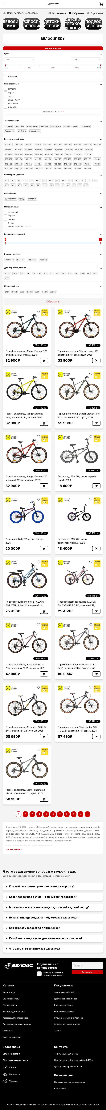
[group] (11, 24)
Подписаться (87, 972)
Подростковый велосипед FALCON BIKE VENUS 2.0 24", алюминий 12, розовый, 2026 (77, 605)
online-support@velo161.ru (80, 1060)
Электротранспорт (12, 1037)
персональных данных (53, 975)
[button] (53, 885)
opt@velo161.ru (74, 1066)
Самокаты (8, 1030)
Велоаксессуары (11, 998)
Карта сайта (60, 1088)
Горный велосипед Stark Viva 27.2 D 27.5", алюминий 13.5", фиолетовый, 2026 (77, 668)
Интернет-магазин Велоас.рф (33, 1104)
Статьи (57, 1030)
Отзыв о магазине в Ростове (68, 1018)
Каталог (18, 13)
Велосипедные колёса (14, 1011)
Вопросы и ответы (63, 1005)
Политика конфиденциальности (69, 1082)
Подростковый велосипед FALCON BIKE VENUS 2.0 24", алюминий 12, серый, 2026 (25, 605)
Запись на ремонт (11, 1053)
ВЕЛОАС (7, 13)
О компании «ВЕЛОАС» (65, 992)
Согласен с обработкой (53, 974)
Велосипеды (9, 992)
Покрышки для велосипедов (17, 1024)
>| (87, 814)
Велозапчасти (10, 1005)
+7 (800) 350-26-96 (68, 1053)
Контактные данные (64, 1011)
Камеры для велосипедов (15, 1018)
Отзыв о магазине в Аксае (67, 1024)
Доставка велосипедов (65, 998)
